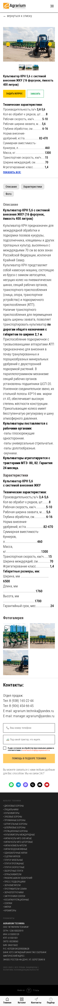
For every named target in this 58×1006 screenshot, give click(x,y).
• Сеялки (7, 903)
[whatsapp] (11, 784)
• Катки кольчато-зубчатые (17, 838)
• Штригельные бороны (15, 824)
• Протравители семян (15, 888)
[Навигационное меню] (52, 6)
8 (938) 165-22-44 (21, 701)
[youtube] (46, 784)
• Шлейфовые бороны (14, 827)
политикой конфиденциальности (36, 750)
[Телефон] (32, 784)
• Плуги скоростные (13, 867)
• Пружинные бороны (14, 820)
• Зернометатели (12, 885)
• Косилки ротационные (16, 899)
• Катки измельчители (15, 845)
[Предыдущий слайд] (8, 44)
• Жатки (7, 906)
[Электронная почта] (39, 784)
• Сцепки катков (11, 856)
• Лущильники (10, 809)
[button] (14, 94)
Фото (8, 194)
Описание (11, 186)
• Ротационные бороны (15, 831)
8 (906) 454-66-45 (21, 706)
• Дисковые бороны (13, 805)
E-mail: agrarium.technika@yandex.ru (28, 711)
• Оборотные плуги (13, 870)
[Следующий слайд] (50, 44)
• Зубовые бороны (12, 816)
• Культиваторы (11, 813)
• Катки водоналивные (15, 849)
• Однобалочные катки (15, 852)
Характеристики (32, 186)
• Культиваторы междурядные (19, 834)
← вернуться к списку (17, 16)
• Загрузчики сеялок (14, 896)
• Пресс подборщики (14, 881)
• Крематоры (9, 910)
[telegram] (18, 784)
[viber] (25, 784)
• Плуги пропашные (13, 863)
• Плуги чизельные (13, 860)
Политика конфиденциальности (21, 970)
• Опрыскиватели (12, 874)
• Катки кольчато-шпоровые (18, 842)
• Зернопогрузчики (13, 892)
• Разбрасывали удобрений (17, 878)
